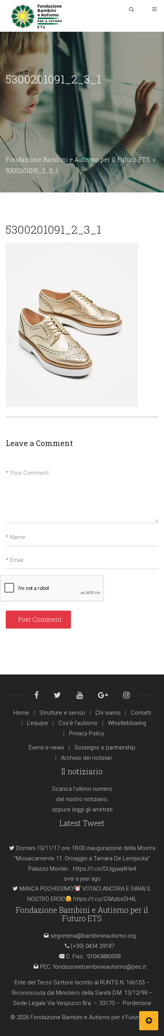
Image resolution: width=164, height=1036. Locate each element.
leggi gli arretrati (92, 809)
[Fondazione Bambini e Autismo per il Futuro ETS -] (36, 15)
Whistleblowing (127, 723)
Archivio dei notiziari (86, 757)
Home (21, 712)
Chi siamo (108, 712)
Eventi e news (46, 747)
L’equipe (37, 723)
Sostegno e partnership (104, 747)
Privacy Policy (86, 733)
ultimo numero (94, 788)
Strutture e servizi (62, 712)
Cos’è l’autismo (78, 723)
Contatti (141, 712)
